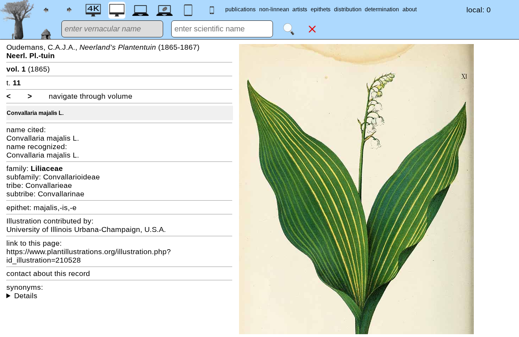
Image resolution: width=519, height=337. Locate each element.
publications (240, 9)
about (409, 9)
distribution (348, 9)
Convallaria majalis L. (35, 113)
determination (382, 9)
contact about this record (48, 273)
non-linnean (274, 9)
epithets (320, 9)
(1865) (28, 69)
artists (299, 9)
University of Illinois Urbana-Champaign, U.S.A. (86, 229)
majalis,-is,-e (55, 207)
